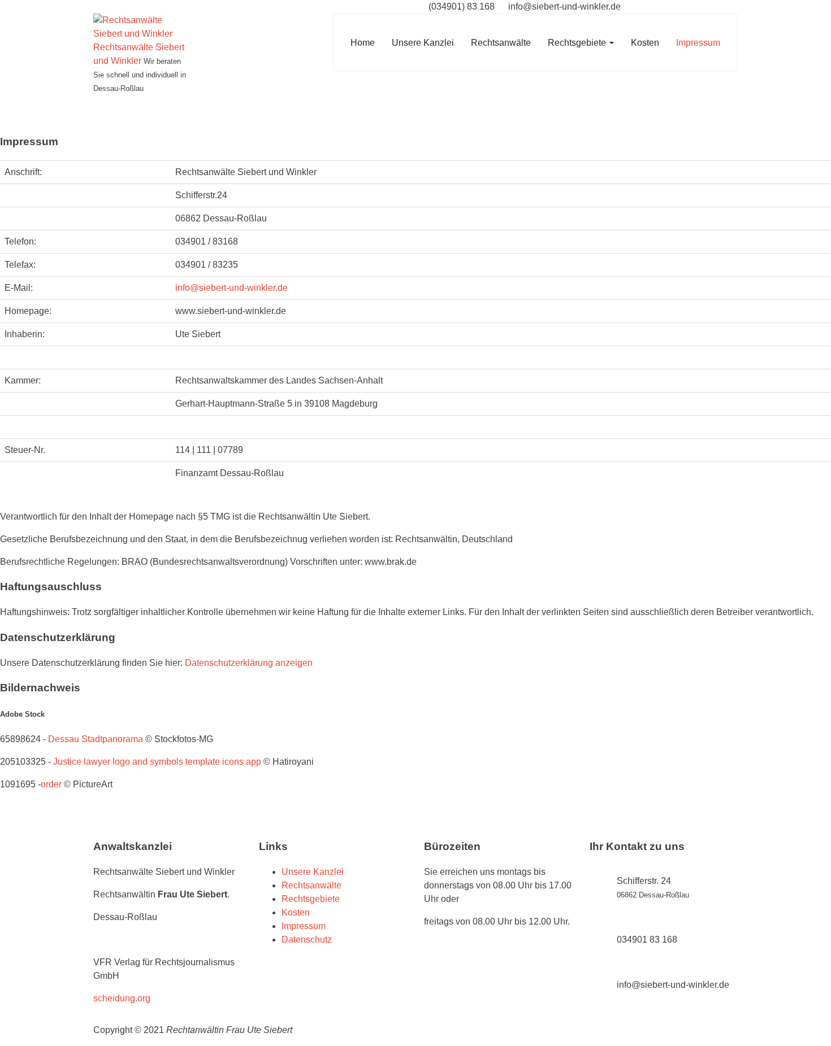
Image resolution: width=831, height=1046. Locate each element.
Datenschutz (307, 939)
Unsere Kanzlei (423, 42)
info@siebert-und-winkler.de (231, 288)
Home (362, 42)
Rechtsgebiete (578, 42)
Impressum (698, 42)
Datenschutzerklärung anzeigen (249, 663)
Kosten (645, 42)
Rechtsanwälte (501, 42)
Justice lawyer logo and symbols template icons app (157, 761)
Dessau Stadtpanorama (95, 739)
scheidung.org (121, 998)
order (51, 784)
